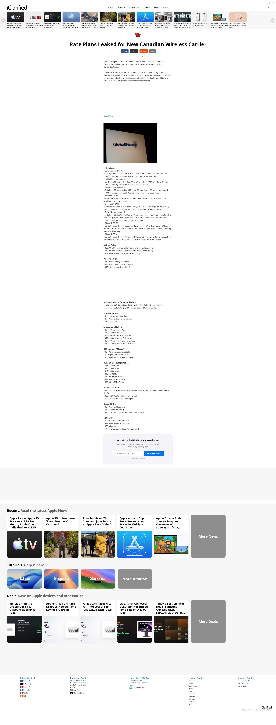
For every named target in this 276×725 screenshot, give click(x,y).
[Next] (272, 20)
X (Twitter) (27, 684)
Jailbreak (191, 699)
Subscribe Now (138, 688)
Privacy (269, 710)
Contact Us (242, 686)
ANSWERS (146, 8)
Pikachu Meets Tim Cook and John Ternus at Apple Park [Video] (126, 25)
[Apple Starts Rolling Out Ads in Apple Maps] (201, 21)
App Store (77, 690)
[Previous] (3, 20)
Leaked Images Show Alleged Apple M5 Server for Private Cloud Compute (89, 25)
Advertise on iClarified (246, 681)
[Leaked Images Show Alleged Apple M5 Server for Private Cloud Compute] (89, 21)
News (190, 681)
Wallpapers (192, 686)
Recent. (13, 510)
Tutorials (191, 683)
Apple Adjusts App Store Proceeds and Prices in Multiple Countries (144, 25)
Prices (190, 689)
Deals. (12, 595)
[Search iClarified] (268, 7)
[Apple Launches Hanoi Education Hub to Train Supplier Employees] (163, 21)
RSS (24, 696)
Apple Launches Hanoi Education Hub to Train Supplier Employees (162, 25)
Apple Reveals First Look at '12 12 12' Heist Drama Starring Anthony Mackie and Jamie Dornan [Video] (182, 26)
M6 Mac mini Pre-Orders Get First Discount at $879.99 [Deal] (52, 25)
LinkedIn (26, 690)
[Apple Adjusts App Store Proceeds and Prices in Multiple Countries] (145, 21)
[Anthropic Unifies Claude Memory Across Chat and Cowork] (238, 21)
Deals (190, 691)
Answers (191, 694)
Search (190, 704)
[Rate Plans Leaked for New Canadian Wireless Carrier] (130, 143)
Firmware (191, 696)
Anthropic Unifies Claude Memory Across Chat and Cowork (237, 25)
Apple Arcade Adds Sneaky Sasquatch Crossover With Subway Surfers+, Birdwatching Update (219, 26)
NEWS (110, 8)
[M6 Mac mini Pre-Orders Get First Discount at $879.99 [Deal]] (52, 21)
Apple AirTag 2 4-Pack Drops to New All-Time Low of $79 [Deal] (61, 606)
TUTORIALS (121, 8)
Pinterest (26, 687)
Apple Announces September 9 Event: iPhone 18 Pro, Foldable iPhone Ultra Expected (70, 26)
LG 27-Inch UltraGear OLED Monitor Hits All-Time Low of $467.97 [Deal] (134, 608)
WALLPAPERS (134, 8)
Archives (191, 702)
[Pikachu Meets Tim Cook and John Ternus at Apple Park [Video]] (126, 21)
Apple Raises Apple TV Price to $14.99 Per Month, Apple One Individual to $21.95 (15, 26)
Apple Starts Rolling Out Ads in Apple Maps (200, 24)
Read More (108, 116)
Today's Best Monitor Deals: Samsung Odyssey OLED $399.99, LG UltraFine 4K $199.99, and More (170, 609)
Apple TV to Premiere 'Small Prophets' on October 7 (106, 25)
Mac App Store (78, 693)
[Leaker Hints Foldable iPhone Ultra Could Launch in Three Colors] (34, 21)
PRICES (156, 8)
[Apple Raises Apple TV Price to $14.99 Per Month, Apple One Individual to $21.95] (15, 21)
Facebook (26, 681)
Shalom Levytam (147, 56)
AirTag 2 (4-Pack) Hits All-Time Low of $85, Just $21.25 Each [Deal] (98, 606)
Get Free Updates (154, 453)
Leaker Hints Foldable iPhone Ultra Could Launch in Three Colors (34, 25)
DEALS (165, 8)
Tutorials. (15, 565)
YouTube (26, 693)
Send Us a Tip (243, 683)
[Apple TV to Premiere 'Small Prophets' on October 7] (108, 21)
